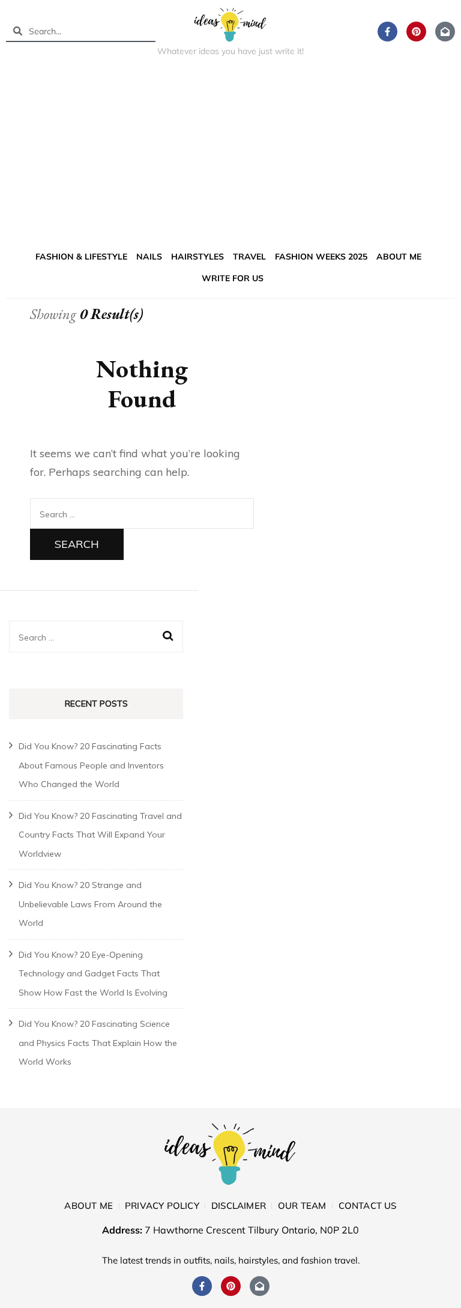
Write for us (233, 278)
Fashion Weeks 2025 (321, 256)
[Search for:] (142, 513)
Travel (249, 256)
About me (398, 256)
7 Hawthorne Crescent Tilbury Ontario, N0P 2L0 (252, 1230)
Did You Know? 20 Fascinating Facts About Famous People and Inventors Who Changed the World (91, 765)
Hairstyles (197, 256)
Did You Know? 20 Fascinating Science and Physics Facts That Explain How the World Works (98, 1042)
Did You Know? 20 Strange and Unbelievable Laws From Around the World (90, 904)
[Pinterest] (416, 31)
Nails (149, 256)
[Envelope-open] (445, 31)
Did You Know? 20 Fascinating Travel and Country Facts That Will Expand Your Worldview (100, 835)
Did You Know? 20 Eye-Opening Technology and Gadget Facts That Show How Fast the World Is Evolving (93, 973)
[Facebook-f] (387, 31)
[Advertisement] (230, 155)
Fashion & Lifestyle (81, 256)
